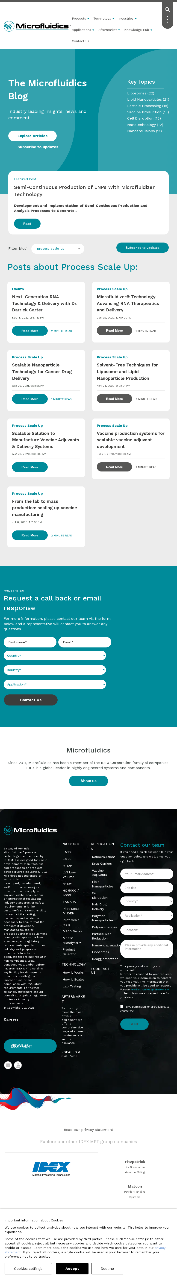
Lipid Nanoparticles (148, 99)
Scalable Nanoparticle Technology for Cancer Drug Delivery (42, 371)
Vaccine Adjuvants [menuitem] (99, 873)
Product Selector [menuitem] (69, 952)
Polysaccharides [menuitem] (104, 927)
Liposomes (140, 93)
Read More (29, 331)
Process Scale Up (112, 289)
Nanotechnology (145, 125)
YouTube (18, 1065)
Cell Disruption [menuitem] (100, 895)
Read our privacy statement (88, 1129)
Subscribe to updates (38, 147)
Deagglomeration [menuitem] (105, 959)
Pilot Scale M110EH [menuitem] (71, 911)
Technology (102, 18)
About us (88, 781)
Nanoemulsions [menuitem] (103, 857)
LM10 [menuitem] (67, 852)
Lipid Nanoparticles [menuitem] (102, 884)
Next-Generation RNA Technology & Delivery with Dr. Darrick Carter (44, 303)
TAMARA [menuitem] (69, 902)
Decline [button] (107, 1268)
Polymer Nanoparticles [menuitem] (102, 918)
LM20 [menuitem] (67, 859)
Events (18, 289)
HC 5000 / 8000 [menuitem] (71, 893)
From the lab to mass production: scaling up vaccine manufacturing (44, 508)
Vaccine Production (148, 112)
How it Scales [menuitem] (73, 979)
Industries (125, 18)
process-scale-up (51, 248)
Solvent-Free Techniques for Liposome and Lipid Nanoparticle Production (127, 371)
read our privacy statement (150, 989)
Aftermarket (107, 30)
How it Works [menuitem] (73, 972)
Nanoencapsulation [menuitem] (107, 945)
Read (27, 223)
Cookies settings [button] (28, 1268)
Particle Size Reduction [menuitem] (101, 936)
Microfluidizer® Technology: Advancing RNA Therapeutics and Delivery (128, 303)
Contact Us (80, 41)
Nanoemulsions (144, 131)
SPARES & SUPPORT (71, 1054)
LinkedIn (8, 1065)
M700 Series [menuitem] (72, 931)
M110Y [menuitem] (67, 884)
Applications (81, 30)
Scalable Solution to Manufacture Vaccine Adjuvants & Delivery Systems (45, 440)
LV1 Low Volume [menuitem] (69, 874)
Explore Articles (32, 136)
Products (79, 18)
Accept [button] (72, 1268)
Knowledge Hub (136, 30)
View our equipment (21, 1046)
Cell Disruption (144, 118)
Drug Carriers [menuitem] (102, 863)
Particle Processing (147, 106)
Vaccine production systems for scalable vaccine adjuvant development (131, 440)
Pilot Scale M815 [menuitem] (71, 922)
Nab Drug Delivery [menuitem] (99, 906)
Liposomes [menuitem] (100, 952)
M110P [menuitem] (67, 865)
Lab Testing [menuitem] (72, 986)
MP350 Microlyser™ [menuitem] (72, 940)
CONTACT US (100, 971)
